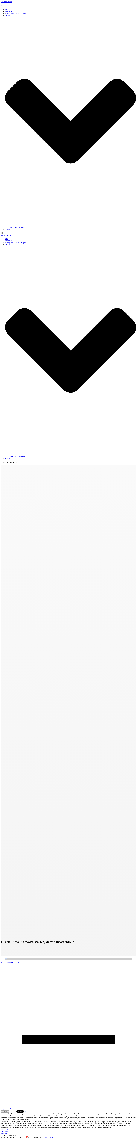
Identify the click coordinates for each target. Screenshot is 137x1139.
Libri (6, 9)
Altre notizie (5, 962)
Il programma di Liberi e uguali (15, 13)
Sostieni (7, 229)
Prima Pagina (16, 962)
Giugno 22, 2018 (6, 1109)
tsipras (7, 1129)
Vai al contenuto (6, 2)
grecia (3, 1129)
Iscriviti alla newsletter (17, 227)
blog (10, 962)
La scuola (8, 11)
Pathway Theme (48, 1137)
